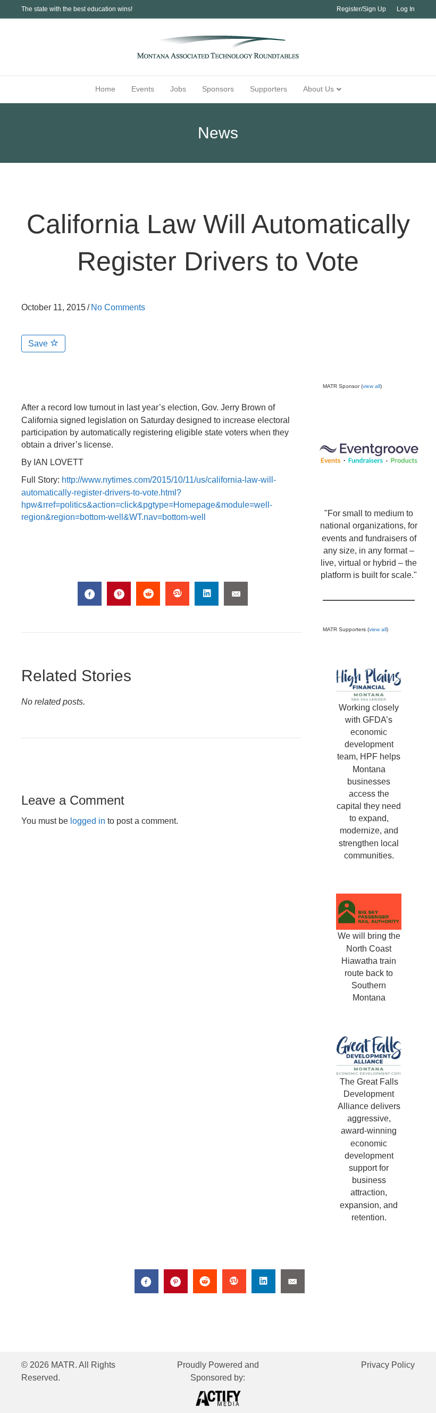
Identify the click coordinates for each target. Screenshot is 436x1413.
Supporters (268, 89)
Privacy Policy (388, 1364)
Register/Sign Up (361, 9)
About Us (318, 89)
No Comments (118, 307)
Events (142, 89)
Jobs (178, 89)
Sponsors (218, 89)
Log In (406, 9)
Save (39, 343)
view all (371, 386)
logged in (87, 820)
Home (105, 89)
